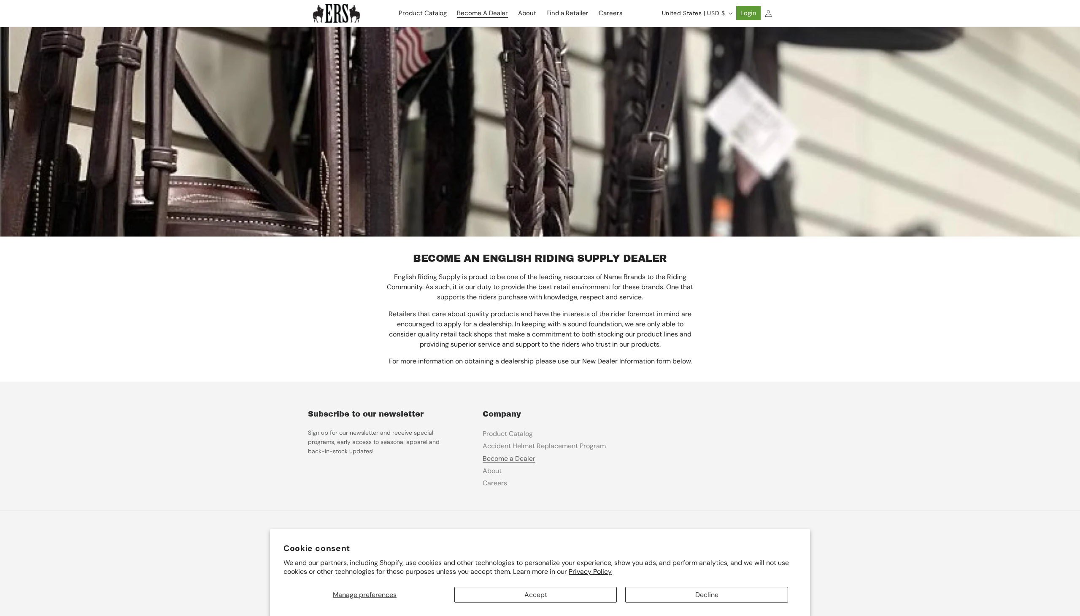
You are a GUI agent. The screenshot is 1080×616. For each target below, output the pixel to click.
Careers (495, 483)
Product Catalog (508, 433)
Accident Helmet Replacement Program (544, 445)
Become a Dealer (509, 458)
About (492, 470)
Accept (535, 594)
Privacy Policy (590, 571)
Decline (706, 594)
